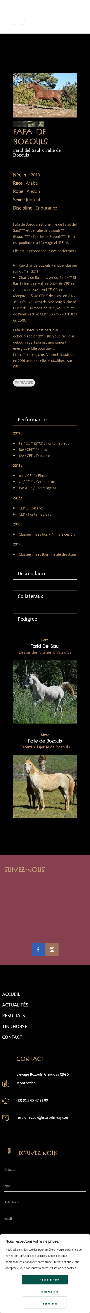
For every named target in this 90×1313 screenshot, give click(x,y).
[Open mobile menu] (81, 16)
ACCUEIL (11, 994)
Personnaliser (49, 1291)
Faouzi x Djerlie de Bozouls (45, 746)
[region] (45, 1273)
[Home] (17, 28)
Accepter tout (49, 1279)
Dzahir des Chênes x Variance (45, 652)
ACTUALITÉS (15, 1005)
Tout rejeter (49, 1303)
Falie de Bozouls (45, 740)
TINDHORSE (14, 1026)
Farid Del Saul (45, 646)
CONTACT (12, 1037)
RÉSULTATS (13, 1016)
